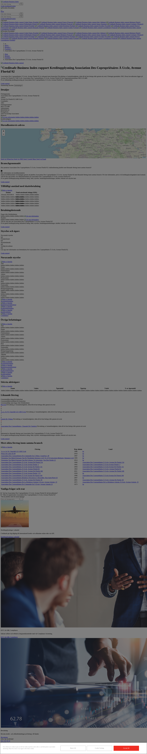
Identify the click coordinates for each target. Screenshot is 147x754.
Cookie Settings (99, 748)
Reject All (73, 748)
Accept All (126, 748)
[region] (73, 748)
